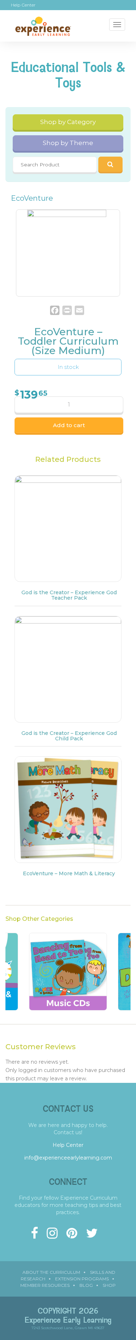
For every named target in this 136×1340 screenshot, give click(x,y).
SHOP (109, 1285)
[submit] (110, 164)
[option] (68, 975)
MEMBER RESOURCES (45, 1285)
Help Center (23, 5)
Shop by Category (68, 122)
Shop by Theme (68, 142)
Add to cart (69, 425)
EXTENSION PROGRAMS (82, 1278)
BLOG (86, 1285)
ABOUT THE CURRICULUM (51, 1272)
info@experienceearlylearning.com (68, 1157)
